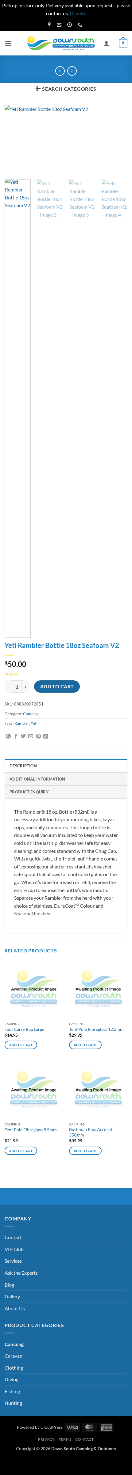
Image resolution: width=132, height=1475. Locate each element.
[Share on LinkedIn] (45, 736)
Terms (65, 1439)
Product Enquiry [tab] (29, 791)
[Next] (117, 140)
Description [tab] (23, 765)
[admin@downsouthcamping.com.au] (60, 25)
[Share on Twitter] (23, 736)
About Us (15, 1308)
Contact (13, 1237)
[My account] (106, 43)
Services (13, 1261)
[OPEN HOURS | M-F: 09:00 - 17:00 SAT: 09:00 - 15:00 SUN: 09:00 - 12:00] (70, 25)
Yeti (34, 723)
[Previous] (14, 140)
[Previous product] (72, 71)
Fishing (12, 1391)
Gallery (12, 1296)
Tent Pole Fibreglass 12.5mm (96, 1029)
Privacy (46, 1439)
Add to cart (57, 686)
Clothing (14, 1368)
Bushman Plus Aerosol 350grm (90, 1132)
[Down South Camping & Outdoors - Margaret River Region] (62, 43)
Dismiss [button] (78, 13)
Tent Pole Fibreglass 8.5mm (31, 1129)
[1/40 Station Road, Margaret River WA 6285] (50, 25)
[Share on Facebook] (16, 736)
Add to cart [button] (21, 1045)
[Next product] (60, 71)
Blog (9, 1285)
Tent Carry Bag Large (24, 1029)
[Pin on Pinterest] (38, 736)
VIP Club (14, 1249)
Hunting (13, 1403)
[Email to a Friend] (30, 736)
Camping (31, 713)
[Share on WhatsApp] (8, 736)
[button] (8, 43)
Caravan (13, 1356)
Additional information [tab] (37, 779)
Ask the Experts (21, 1273)
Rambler (21, 723)
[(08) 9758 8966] (81, 25)
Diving (11, 1379)
